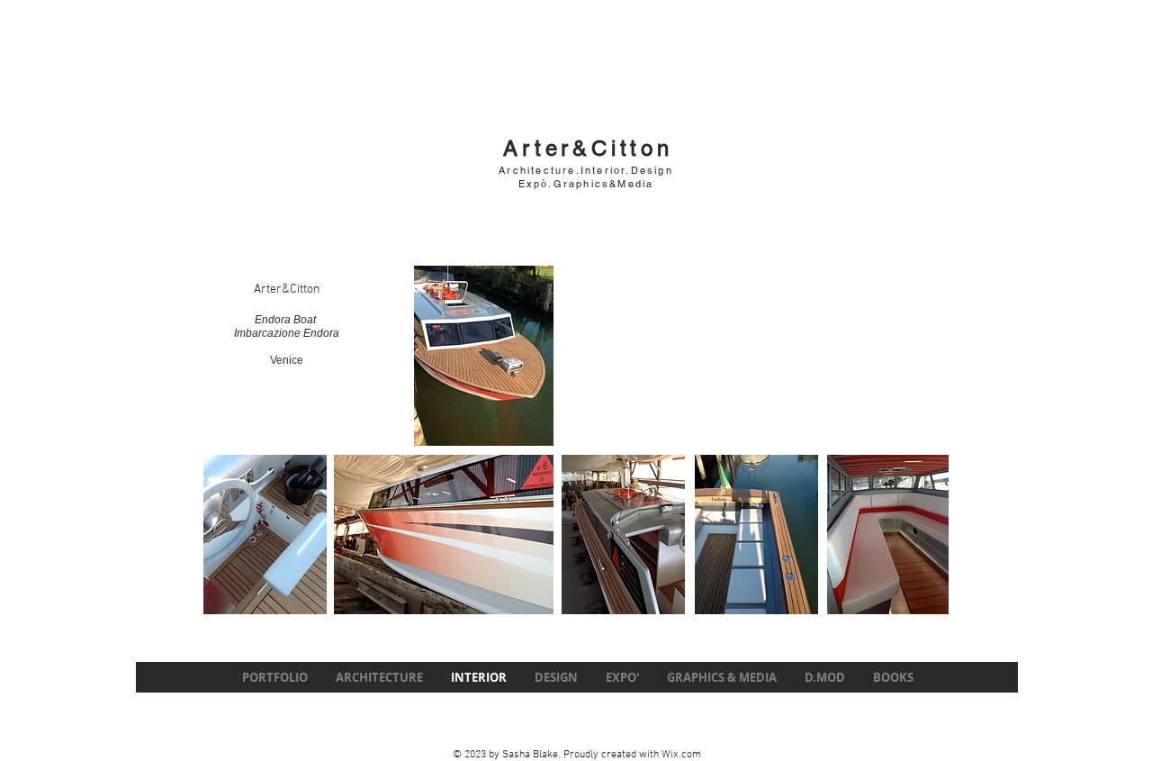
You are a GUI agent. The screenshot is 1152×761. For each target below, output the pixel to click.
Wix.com (681, 754)
